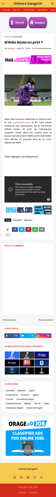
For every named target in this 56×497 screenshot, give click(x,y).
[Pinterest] (28, 229)
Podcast (25, 395)
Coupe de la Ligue (34, 408)
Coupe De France (13, 403)
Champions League (14, 408)
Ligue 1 (32, 390)
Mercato (28, 220)
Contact (33, 492)
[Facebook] (15, 229)
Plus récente (10, 320)
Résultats (42, 9)
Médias (27, 403)
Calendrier (28, 9)
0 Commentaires (42, 48)
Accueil (6, 9)
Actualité (17, 36)
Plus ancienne (45, 320)
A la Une (9, 399)
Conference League (25, 399)
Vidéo (46, 403)
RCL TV (16, 9)
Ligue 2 (36, 395)
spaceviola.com (21, 122)
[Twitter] (22, 229)
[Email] (42, 229)
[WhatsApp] (35, 229)
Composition (12, 395)
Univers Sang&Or (28, 3)
